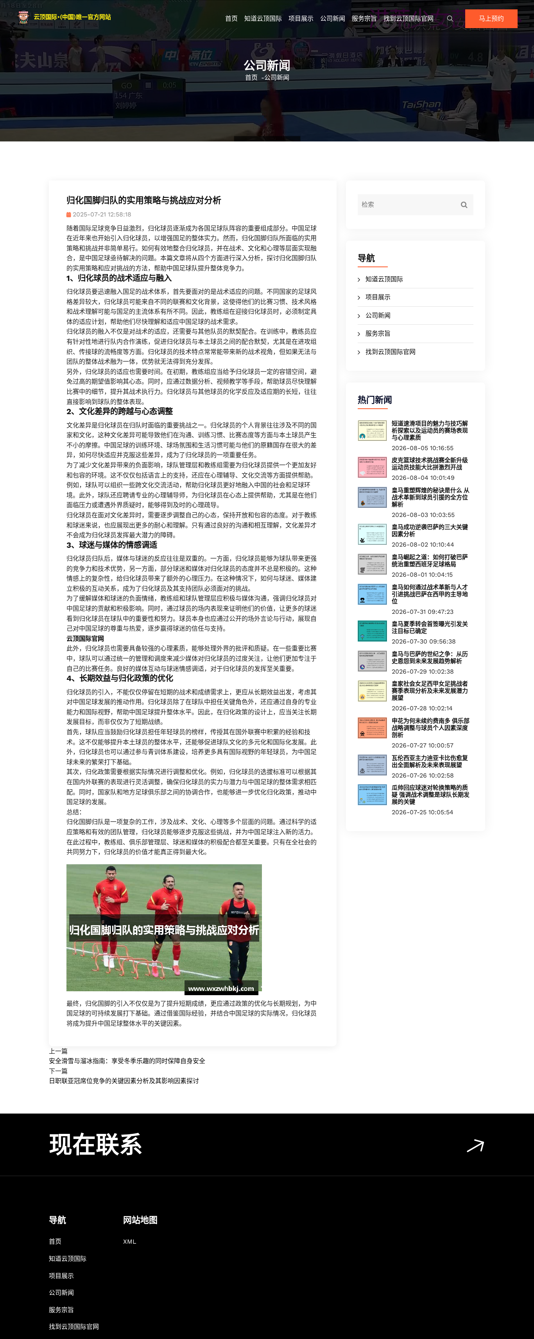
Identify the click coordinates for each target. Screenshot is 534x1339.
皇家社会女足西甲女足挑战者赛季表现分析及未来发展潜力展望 (430, 690)
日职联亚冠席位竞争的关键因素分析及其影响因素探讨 (124, 1081)
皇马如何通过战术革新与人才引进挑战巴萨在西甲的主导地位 (430, 594)
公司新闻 (332, 18)
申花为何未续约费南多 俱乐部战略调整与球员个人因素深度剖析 (430, 727)
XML (129, 1241)
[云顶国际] (75, 17)
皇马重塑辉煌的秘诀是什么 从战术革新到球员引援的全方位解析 (430, 497)
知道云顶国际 (263, 18)
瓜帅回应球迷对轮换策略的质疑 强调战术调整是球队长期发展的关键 (430, 794)
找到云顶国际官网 (408, 18)
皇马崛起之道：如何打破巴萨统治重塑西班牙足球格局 (430, 561)
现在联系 (96, 1145)
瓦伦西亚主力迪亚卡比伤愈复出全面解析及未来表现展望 (430, 761)
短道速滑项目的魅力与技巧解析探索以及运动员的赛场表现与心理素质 (430, 430)
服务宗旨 (364, 18)
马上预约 (491, 18)
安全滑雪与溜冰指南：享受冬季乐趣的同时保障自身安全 (127, 1061)
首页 (231, 18)
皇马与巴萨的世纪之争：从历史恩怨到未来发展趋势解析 (430, 658)
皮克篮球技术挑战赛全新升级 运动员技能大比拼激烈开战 (430, 464)
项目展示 (301, 18)
